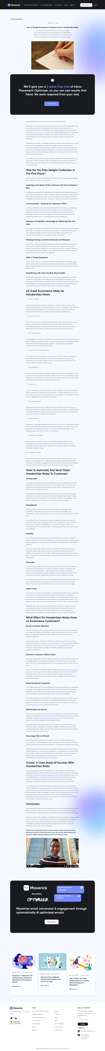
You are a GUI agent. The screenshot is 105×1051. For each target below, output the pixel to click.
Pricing (66, 5)
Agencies (72, 5)
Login (95, 5)
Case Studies (58, 5)
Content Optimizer (37, 1014)
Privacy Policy (59, 1027)
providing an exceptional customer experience (40, 132)
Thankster (29, 566)
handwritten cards (66, 540)
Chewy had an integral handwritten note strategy (48, 775)
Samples (57, 1014)
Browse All (89, 949)
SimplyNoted (64, 509)
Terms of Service (59, 1023)
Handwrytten (30, 483)
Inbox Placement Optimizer (31, 5)
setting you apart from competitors (49, 718)
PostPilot (28, 538)
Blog (56, 1017)
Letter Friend (30, 593)
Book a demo (86, 5)
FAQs (56, 1020)
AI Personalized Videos (46, 5)
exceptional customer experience (51, 643)
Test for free (51, 103)
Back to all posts (16, 19)
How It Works (36, 1020)
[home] (14, 5)
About (56, 1011)
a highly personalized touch (45, 788)
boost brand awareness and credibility (45, 757)
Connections (58, 1030)
